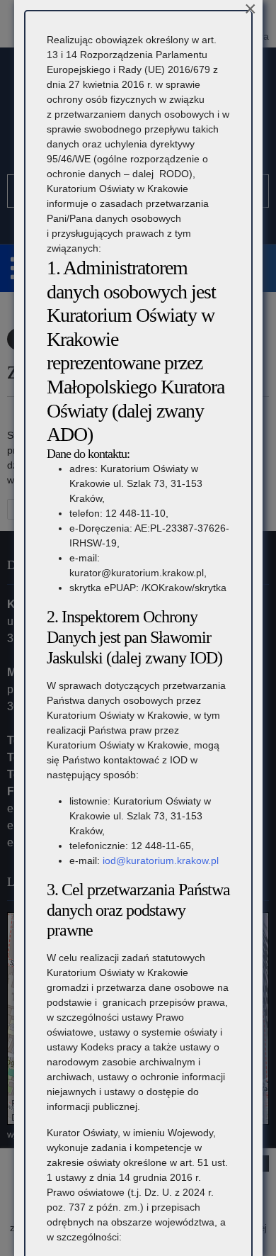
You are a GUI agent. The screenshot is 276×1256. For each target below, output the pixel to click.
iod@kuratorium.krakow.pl (161, 860)
